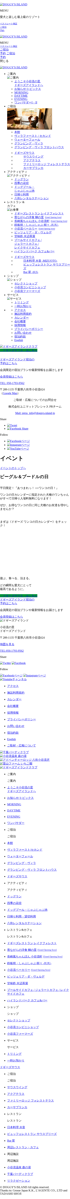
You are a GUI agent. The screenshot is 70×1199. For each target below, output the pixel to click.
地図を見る (7, 644)
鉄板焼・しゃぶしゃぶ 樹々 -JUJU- (36, 224)
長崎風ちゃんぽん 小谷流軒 (40, 221)
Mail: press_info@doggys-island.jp (35, 413)
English (18, 340)
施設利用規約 (23, 313)
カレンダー (21, 317)
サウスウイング (33, 156)
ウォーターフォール (27, 139)
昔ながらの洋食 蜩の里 (37, 217)
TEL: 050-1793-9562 (12, 383)
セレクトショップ (25, 283)
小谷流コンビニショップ (30, 287)
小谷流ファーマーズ (27, 291)
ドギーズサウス (24, 152)
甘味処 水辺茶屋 (24, 236)
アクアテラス (32, 160)
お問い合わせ (23, 332)
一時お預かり (23, 306)
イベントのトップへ (13, 468)
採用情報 (20, 325)
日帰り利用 (21, 194)
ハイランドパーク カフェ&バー (34, 251)
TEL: (12, 650)
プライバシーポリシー (28, 328)
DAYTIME (21, 95)
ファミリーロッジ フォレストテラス (46, 164)
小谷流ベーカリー (34, 228)
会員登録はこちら (11, 376)
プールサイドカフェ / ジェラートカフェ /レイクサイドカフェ (28, 243)
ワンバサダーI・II (25, 102)
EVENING (20, 99)
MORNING (21, 92)
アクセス (20, 310)
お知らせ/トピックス (27, 88)
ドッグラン (21, 179)
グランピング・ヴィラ (28, 143)
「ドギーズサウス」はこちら (18, 350)
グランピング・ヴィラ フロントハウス (39, 147)
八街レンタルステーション (31, 198)
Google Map (10, 393)
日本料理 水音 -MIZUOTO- (40, 260)
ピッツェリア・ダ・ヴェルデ (33, 232)
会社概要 (20, 321)
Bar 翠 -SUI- (30, 272)
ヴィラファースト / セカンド (32, 135)
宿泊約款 (20, 336)
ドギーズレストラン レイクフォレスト (39, 213)
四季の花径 (21, 183)
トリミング (21, 302)
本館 (17, 132)
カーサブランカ (33, 167)
